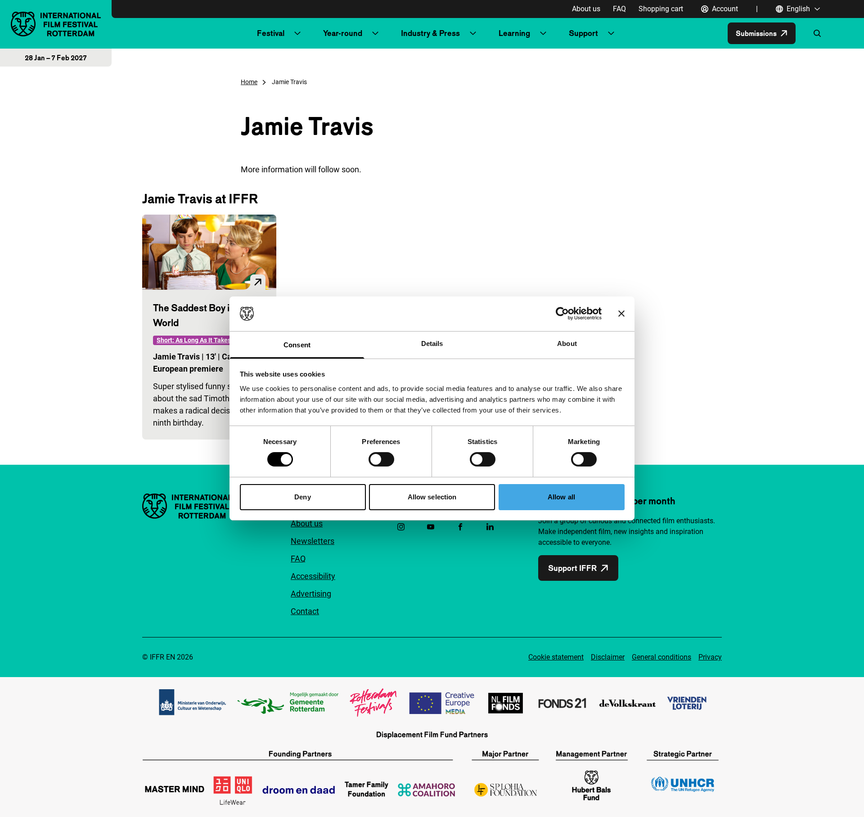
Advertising (311, 593)
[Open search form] (817, 33)
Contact (305, 611)
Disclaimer (608, 657)
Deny (302, 497)
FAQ (619, 8)
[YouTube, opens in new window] (430, 527)
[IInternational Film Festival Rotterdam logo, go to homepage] (56, 24)
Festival (270, 33)
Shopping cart (661, 8)
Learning (514, 33)
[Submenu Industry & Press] (473, 33)
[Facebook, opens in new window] (460, 527)
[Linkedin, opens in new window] (490, 527)
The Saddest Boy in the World (202, 315)
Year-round (342, 33)
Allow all (561, 497)
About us (586, 8)
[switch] (381, 459)
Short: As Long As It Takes (194, 340)
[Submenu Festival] (297, 33)
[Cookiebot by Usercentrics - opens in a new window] (562, 313)
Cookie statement (556, 657)
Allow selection (432, 497)
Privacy (710, 657)
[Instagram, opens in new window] (401, 527)
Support (583, 33)
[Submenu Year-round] (375, 33)
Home (249, 81)
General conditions (661, 657)
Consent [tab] (297, 345)
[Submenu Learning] (543, 33)
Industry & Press (430, 33)
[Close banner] (621, 313)
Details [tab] (432, 343)
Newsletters (312, 541)
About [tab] (567, 343)
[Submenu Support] (611, 33)
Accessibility (313, 576)
